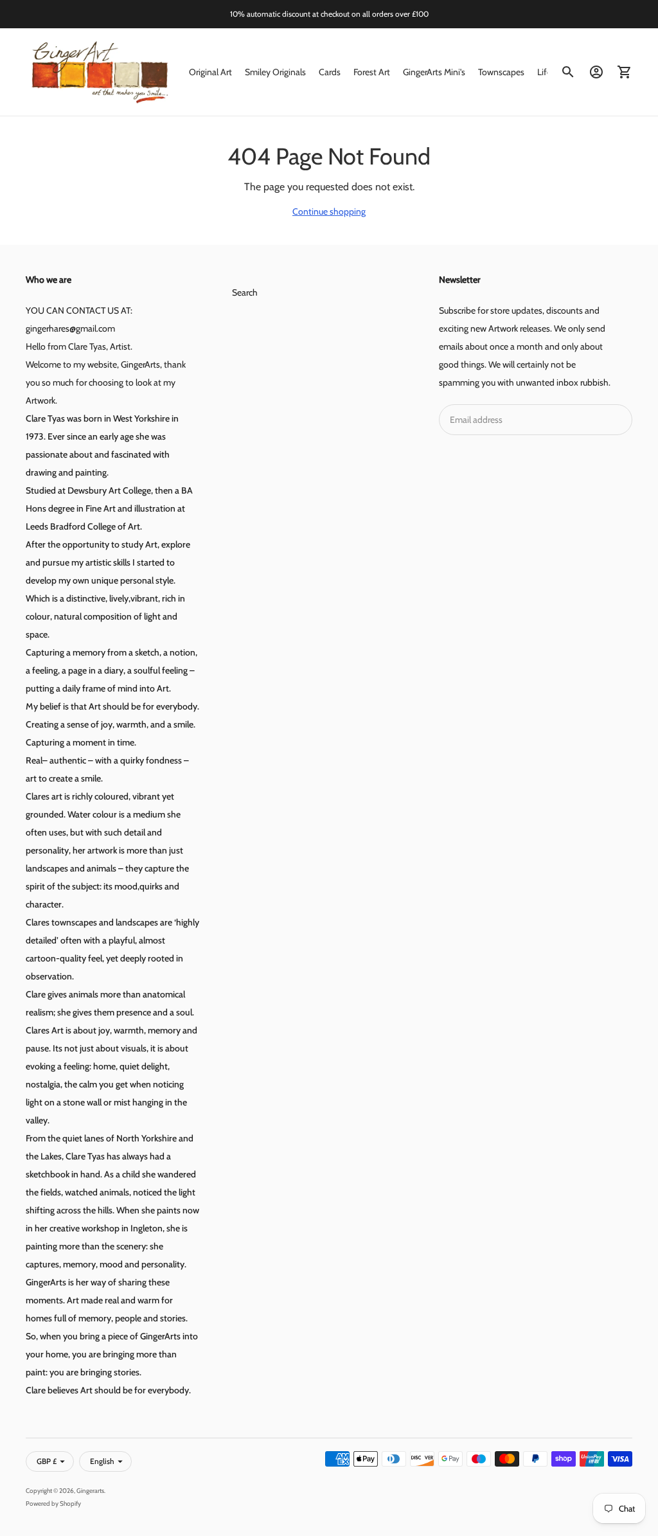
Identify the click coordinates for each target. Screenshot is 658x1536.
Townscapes (501, 72)
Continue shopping (329, 211)
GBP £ (47, 1461)
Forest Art (371, 72)
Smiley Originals (275, 72)
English (102, 1461)
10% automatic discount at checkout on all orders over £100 (329, 14)
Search (245, 292)
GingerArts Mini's (434, 72)
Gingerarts (90, 1491)
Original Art (210, 72)
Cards (330, 72)
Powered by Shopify (53, 1503)
